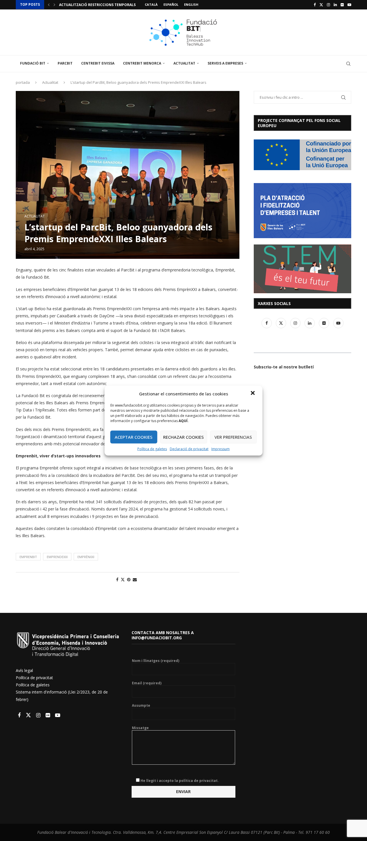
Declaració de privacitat (189, 448)
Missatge (140, 728)
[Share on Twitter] (123, 579)
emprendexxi (57, 557)
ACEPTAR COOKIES (134, 437)
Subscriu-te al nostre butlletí (284, 367)
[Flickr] (342, 4)
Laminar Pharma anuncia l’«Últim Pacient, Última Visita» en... (119, 4)
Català (151, 4)
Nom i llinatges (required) (155, 661)
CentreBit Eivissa (97, 63)
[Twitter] (321, 4)
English (191, 4)
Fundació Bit (32, 63)
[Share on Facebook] (117, 579)
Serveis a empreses (225, 63)
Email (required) (146, 683)
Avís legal (24, 670)
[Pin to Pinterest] (128, 579)
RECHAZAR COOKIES (183, 437)
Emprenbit (28, 557)
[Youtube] (349, 4)
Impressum (220, 448)
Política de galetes (152, 448)
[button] (253, 393)
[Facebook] (315, 4)
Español (170, 4)
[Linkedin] (335, 4)
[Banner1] (302, 154)
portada (23, 82)
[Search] (348, 63)
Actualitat (184, 63)
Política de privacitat (34, 677)
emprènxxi (85, 557)
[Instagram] (328, 4)
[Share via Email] (135, 579)
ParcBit (65, 63)
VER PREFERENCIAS (233, 437)
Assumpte (141, 705)
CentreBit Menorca (142, 63)
